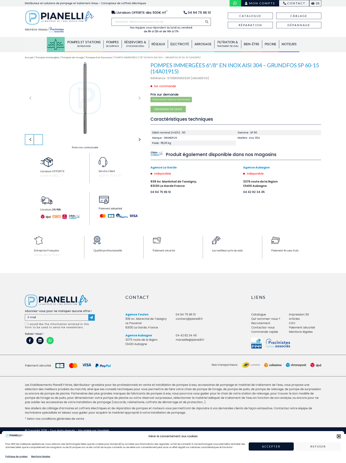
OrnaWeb (103, 430)
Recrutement (260, 323)
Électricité (179, 44)
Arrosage (203, 44)
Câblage (298, 15)
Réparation (250, 25)
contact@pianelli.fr (189, 319)
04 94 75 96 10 (160, 192)
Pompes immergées (47, 57)
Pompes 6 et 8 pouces (99, 57)
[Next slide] (139, 98)
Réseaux (158, 44)
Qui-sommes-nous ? (265, 319)
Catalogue (250, 15)
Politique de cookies (16, 456)
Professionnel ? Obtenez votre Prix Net (171, 99)
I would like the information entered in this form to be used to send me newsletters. (57, 325)
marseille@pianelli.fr (190, 340)
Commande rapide (264, 332)
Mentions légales (40, 456)
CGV (292, 323)
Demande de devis (168, 109)
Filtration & (227, 44)
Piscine (270, 44)
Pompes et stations (84, 44)
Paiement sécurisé (302, 327)
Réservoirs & (135, 44)
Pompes (56, 44)
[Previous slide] (31, 98)
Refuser (318, 446)
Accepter (271, 446)
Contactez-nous (263, 327)
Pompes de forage (72, 57)
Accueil (29, 57)
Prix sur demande (164, 94)
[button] (339, 436)
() (317, 3)
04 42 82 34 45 (254, 192)
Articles (294, 319)
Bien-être (251, 44)
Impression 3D (299, 314)
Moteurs (289, 44)
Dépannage (298, 25)
